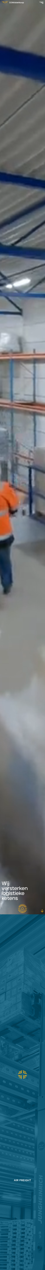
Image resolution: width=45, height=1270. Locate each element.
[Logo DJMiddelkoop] (5, 2)
